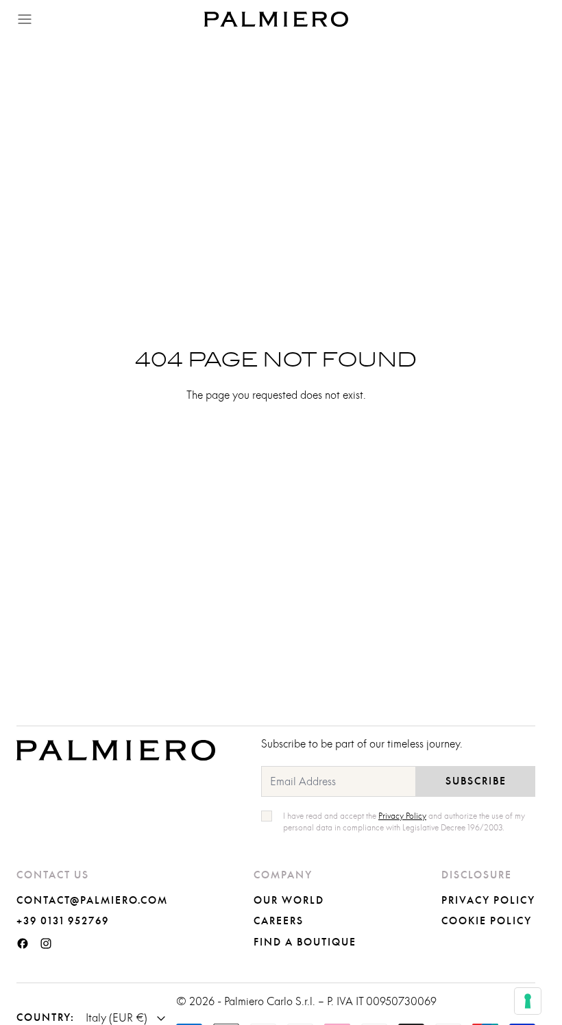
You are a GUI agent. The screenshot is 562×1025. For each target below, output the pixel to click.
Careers (279, 921)
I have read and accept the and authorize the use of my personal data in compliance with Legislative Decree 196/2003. (404, 822)
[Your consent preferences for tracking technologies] (528, 1001)
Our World (289, 901)
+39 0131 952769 (62, 921)
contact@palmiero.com (92, 901)
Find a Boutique (305, 943)
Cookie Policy (486, 921)
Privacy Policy (488, 901)
